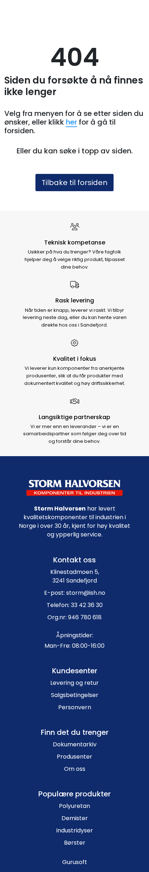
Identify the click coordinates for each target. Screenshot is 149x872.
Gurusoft (74, 862)
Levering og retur (74, 683)
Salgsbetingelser (74, 695)
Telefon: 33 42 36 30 (75, 605)
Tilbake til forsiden (74, 182)
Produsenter (74, 756)
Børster (74, 843)
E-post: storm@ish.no (74, 593)
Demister (74, 818)
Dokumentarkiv (75, 744)
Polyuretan (74, 806)
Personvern (74, 707)
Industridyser (74, 830)
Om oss (74, 769)
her (71, 122)
